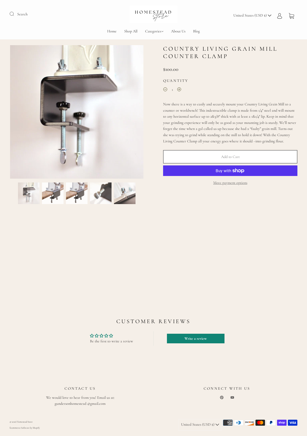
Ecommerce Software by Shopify (25, 427)
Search (22, 14)
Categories (153, 31)
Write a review (195, 338)
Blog (196, 31)
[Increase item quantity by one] (179, 90)
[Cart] (291, 15)
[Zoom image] (77, 113)
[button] (23, 113)
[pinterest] (221, 397)
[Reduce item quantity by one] (165, 90)
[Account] (279, 15)
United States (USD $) (250, 15)
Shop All (130, 31)
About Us (178, 31)
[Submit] (15, 13)
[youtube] (232, 397)
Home (112, 31)
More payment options (230, 182)
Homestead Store (25, 421)
